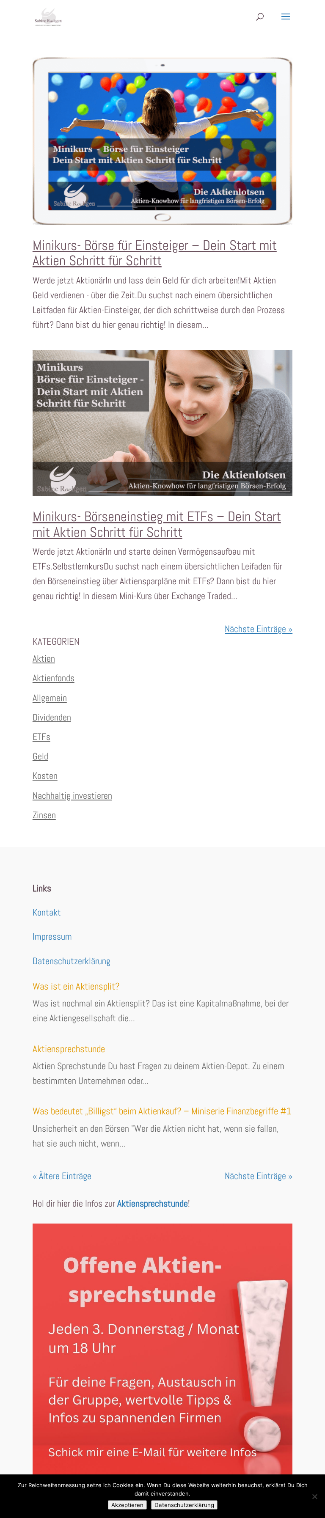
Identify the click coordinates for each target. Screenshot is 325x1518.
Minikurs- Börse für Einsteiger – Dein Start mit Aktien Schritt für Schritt (155, 253)
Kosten (45, 775)
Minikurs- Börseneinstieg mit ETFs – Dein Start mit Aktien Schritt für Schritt (157, 524)
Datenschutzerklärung (71, 961)
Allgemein (50, 698)
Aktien (44, 658)
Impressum (52, 936)
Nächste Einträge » (258, 629)
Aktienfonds (53, 678)
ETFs (41, 736)
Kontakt (47, 912)
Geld (40, 756)
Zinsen (44, 815)
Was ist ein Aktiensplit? (76, 986)
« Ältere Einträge (62, 1176)
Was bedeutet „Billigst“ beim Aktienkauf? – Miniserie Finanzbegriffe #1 (162, 1111)
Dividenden (52, 717)
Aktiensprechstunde (69, 1048)
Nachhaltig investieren (72, 795)
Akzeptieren (127, 1505)
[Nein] (314, 1496)
